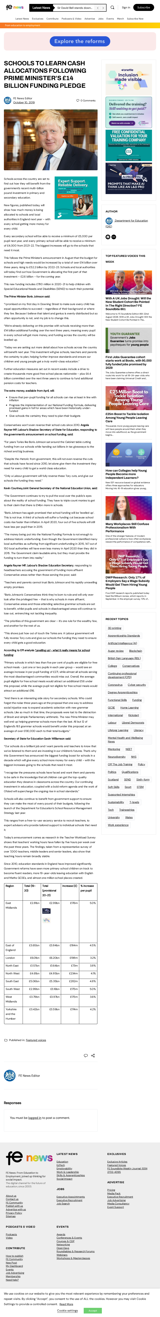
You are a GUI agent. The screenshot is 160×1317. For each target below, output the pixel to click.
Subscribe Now (135, 18)
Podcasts (11, 1234)
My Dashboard (14, 1266)
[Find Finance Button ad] (129, 112)
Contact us (12, 1199)
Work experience (118, 825)
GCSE (111, 707)
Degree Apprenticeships (123, 692)
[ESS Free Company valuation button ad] (129, 145)
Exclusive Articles (117, 1161)
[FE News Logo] (14, 7)
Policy (141, 764)
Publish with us (14, 1206)
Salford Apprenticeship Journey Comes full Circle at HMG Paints (75, 8)
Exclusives (37, 18)
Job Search (63, 1203)
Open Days (63, 1248)
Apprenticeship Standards (124, 635)
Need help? (12, 1280)
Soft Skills (113, 787)
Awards (61, 1234)
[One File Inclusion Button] (46, 921)
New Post (11, 1262)
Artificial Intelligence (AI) (122, 643)
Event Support (115, 1207)
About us (11, 1195)
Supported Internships (121, 794)
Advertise (89, 18)
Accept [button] (93, 1310)
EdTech (61, 1165)
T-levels (134, 802)
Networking (63, 1244)
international (115, 715)
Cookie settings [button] (67, 1311)
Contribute (52, 18)
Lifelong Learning (118, 730)
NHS (133, 756)
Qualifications (130, 772)
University (114, 817)
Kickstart (133, 715)
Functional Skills (117, 700)
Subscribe (143, 7)
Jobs (100, 18)
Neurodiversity (117, 756)
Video (9, 1237)
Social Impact (64, 1178)
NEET (129, 749)
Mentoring (114, 749)
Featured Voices (116, 1165)
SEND (127, 779)
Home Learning (129, 707)
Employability (64, 1168)
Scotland (113, 779)
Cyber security (137, 684)
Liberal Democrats (133, 722)
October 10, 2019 (24, 102)
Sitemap (11, 1216)
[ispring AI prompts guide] (46, 911)
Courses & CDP (66, 1241)
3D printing (114, 628)
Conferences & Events (69, 1237)
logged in (34, 1118)
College (112, 666)
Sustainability (116, 802)
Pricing (111, 1190)
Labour (112, 722)
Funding (137, 700)
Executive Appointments (71, 1196)
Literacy (139, 730)
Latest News (22, 18)
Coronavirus (115, 684)
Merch (120, 18)
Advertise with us (16, 1209)
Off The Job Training (120, 764)
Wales (129, 817)
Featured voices (36, 1040)
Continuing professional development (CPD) (122, 675)
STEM (140, 787)
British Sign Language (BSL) (124, 658)
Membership (13, 1276)
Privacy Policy (14, 1213)
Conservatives (131, 666)
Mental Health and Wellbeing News (125, 739)
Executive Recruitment (69, 1200)
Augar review (116, 651)
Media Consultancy (118, 1203)
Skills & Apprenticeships (71, 1175)
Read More (66, 1304)
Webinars (62, 1255)
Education (62, 1161)
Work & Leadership (68, 1172)
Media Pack (114, 1193)
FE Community (14, 1202)
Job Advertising (116, 1200)
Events (110, 18)
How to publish (14, 1256)
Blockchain (135, 651)
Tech (111, 809)
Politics (112, 772)
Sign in (126, 7)
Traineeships (126, 809)
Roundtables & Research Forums (76, 1251)
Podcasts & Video (71, 18)
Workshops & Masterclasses (73, 1258)
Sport (128, 787)
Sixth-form (142, 779)
